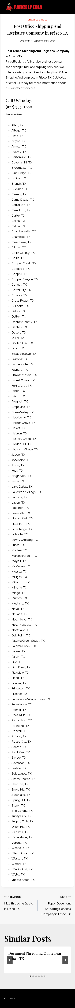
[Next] (65, 960)
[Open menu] (67, 7)
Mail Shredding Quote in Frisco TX (18, 903)
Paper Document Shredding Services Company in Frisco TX (56, 905)
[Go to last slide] (10, 960)
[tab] (30, 976)
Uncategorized (38, 20)
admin (26, 40)
